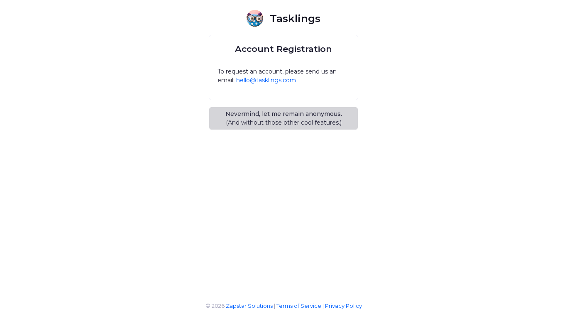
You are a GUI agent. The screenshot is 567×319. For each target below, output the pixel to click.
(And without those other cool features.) (283, 118)
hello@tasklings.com (266, 80)
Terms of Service (298, 305)
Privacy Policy (343, 305)
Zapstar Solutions (249, 305)
